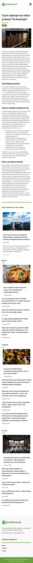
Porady (4, 551)
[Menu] (30, 4)
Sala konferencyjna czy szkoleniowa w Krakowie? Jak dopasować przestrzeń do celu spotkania (17, 460)
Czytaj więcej (6, 255)
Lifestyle (4, 548)
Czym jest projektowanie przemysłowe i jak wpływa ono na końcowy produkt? (16, 371)
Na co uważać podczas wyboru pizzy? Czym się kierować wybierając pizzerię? (15, 289)
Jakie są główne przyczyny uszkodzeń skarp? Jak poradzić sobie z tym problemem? (16, 404)
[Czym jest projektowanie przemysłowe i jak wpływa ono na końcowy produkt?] (16, 357)
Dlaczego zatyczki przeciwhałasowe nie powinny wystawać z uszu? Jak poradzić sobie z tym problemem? (15, 393)
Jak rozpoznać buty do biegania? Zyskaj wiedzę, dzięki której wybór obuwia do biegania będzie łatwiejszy (16, 237)
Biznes (4, 25)
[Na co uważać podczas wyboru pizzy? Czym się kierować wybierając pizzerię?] (16, 274)
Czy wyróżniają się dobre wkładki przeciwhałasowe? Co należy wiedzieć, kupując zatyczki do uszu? (16, 301)
